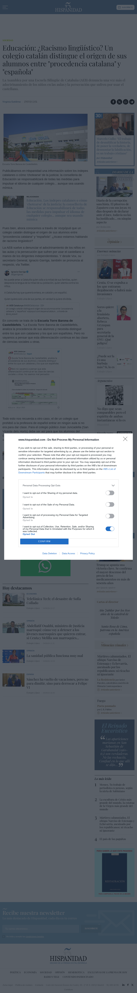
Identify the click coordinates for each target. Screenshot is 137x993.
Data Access (68, 553)
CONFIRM (44, 541)
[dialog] (68, 496)
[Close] (126, 440)
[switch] (110, 493)
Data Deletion (49, 553)
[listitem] (68, 485)
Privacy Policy (87, 553)
